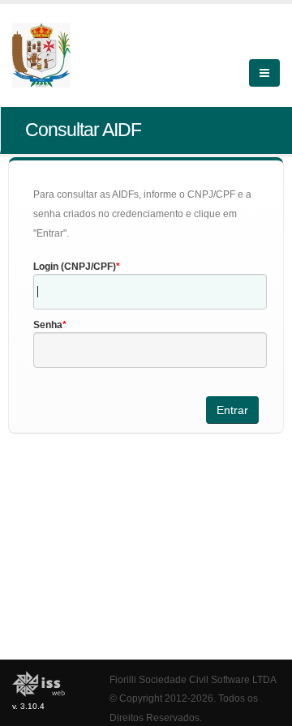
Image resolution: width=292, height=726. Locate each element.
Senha (47, 325)
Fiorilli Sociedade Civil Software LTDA (193, 679)
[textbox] (150, 292)
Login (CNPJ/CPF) (74, 266)
